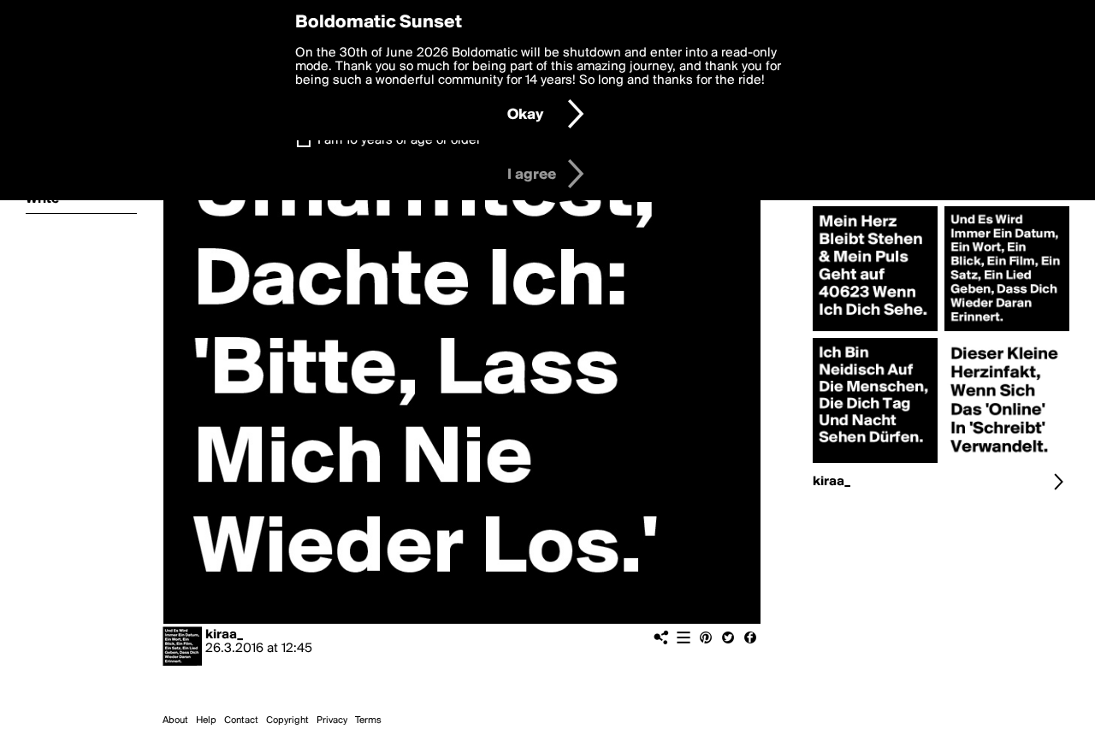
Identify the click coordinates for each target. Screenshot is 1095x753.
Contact (241, 720)
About (175, 720)
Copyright (287, 720)
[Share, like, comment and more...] (875, 331)
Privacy (332, 720)
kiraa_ (224, 635)
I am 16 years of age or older (399, 140)
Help (206, 720)
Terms (368, 720)
